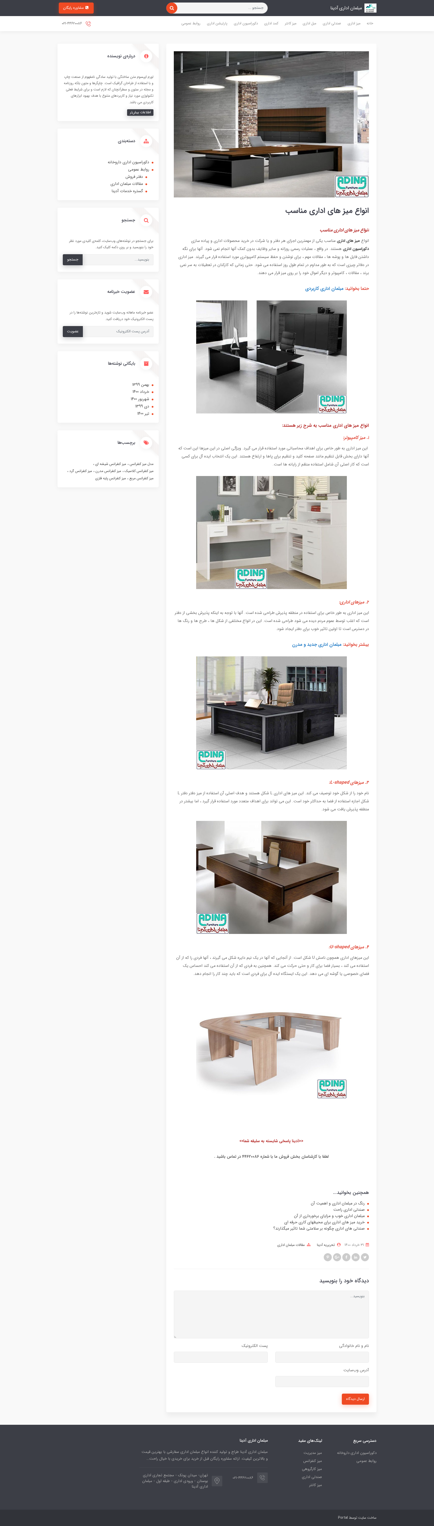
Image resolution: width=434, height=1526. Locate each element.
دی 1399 (142, 406)
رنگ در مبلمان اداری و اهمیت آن (338, 1203)
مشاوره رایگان (74, 8)
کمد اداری (271, 23)
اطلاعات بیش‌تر (140, 112)
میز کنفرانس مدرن (107, 471)
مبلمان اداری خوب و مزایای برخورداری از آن (329, 1216)
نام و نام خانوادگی (354, 1346)
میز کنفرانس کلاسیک (138, 471)
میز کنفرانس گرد (80, 471)
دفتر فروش (134, 177)
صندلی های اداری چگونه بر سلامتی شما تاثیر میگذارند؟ (319, 1229)
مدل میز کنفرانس (141, 464)
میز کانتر (290, 23)
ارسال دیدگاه (355, 1399)
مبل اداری (309, 23)
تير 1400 (143, 413)
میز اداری (354, 23)
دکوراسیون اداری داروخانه (128, 162)
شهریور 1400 (140, 399)
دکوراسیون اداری (246, 23)
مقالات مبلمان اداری (291, 1245)
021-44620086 (72, 23)
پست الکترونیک (255, 1346)
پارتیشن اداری (217, 23)
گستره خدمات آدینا (127, 191)
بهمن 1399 (140, 385)
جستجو (72, 259)
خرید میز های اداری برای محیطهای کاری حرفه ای (324, 1222)
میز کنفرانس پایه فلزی (110, 478)
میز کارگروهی (312, 1469)
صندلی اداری (332, 23)
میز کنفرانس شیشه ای (110, 464)
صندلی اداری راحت (349, 1210)
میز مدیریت (313, 1453)
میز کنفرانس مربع (140, 478)
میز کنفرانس (312, 1461)
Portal (343, 1517)
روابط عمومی (190, 23)
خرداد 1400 (140, 392)
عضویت (73, 331)
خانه (370, 23)
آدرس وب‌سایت (356, 1370)
